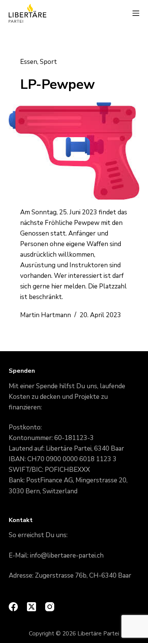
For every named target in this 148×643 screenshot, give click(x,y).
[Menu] (135, 13)
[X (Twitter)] (31, 606)
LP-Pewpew (57, 84)
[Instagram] (49, 606)
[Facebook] (13, 606)
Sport (48, 61)
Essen (28, 61)
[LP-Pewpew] (74, 151)
